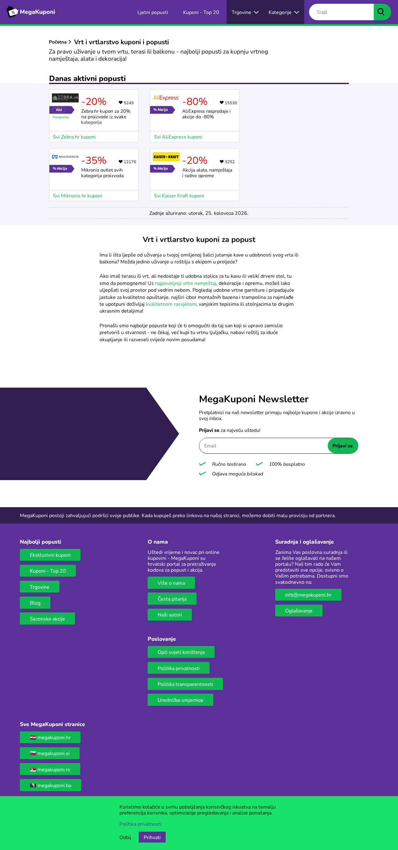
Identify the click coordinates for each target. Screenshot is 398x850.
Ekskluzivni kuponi (50, 554)
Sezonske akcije (47, 618)
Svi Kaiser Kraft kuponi (179, 195)
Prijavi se (342, 445)
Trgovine (39, 586)
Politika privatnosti (179, 668)
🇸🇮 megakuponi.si (50, 753)
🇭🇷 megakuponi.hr (50, 737)
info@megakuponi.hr (308, 594)
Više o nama (171, 582)
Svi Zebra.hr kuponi (74, 136)
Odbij (125, 837)
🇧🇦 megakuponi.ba (50, 785)
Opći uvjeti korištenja (181, 652)
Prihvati (152, 837)
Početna (58, 42)
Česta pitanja (172, 598)
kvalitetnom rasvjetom (171, 303)
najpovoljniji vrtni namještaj (185, 283)
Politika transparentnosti (185, 684)
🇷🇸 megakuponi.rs (50, 769)
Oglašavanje (298, 610)
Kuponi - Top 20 (48, 570)
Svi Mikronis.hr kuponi (77, 195)
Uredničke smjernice (180, 700)
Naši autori (170, 614)
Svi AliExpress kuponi (178, 136)
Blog (35, 602)
